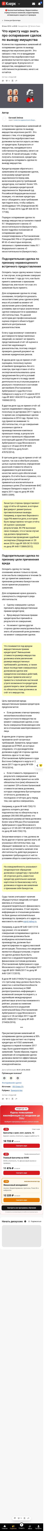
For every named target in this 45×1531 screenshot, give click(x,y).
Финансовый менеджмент (15, 1185)
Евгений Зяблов (16, 118)
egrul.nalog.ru (29, 921)
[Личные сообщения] (34, 4)
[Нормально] (11, 1078)
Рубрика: (6, 1090)
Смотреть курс (21, 1146)
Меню (30, 1528)
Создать (21, 1528)
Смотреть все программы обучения (21, 1208)
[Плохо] (17, 1078)
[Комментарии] (3, 81)
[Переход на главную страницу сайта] (9, 4)
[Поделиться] (16, 81)
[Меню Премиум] (19, 4)
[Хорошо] (4, 1078)
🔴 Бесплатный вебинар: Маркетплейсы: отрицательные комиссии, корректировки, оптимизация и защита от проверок (21, 12)
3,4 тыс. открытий (9, 1095)
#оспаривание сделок (12, 1083)
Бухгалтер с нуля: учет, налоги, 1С (18, 1133)
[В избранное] (12, 81)
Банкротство (22, 26)
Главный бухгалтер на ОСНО (16, 1158)
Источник (6, 1087)
